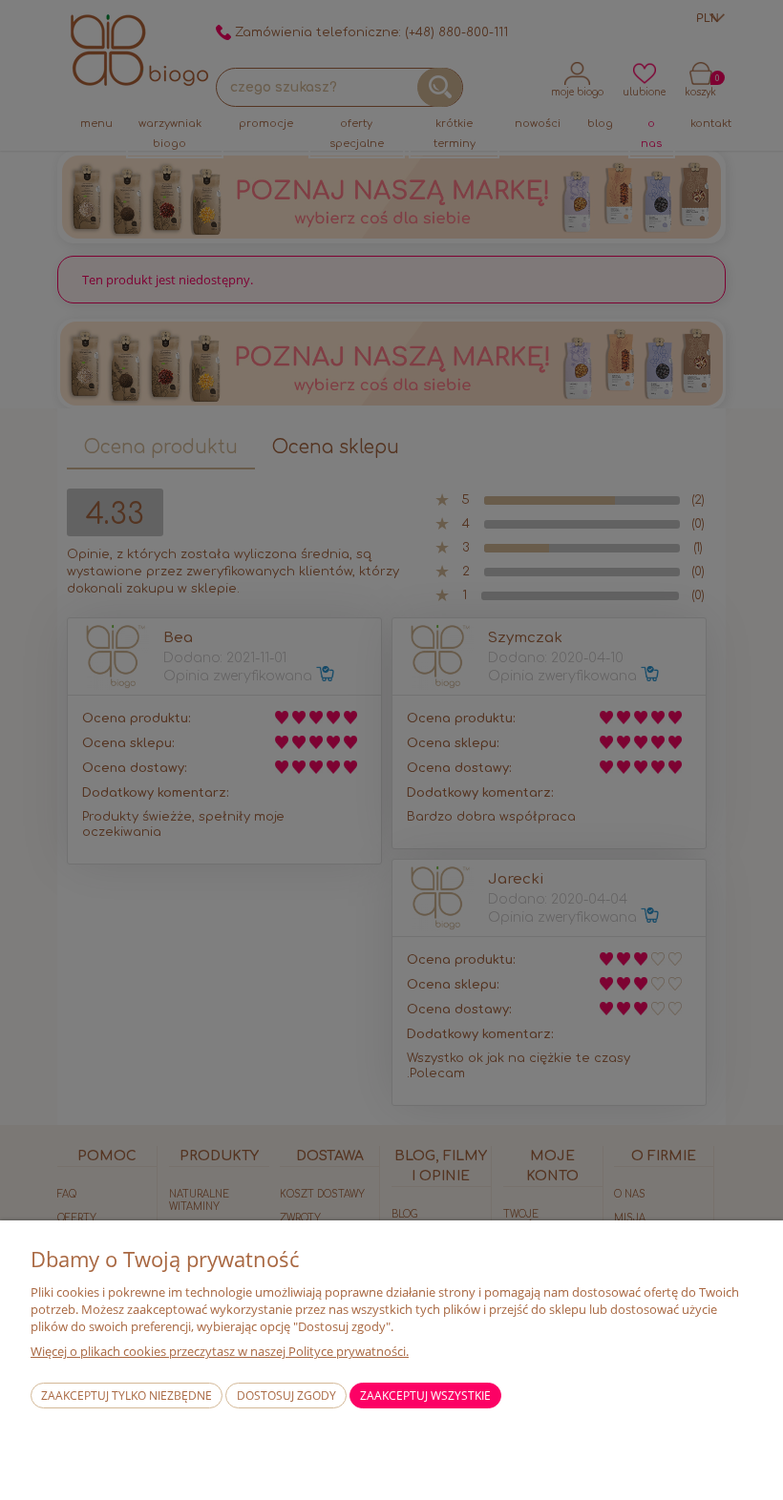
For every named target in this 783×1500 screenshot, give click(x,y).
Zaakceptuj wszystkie (425, 1395)
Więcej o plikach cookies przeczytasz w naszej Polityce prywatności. (220, 1351)
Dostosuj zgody (286, 1395)
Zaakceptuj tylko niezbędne (126, 1395)
